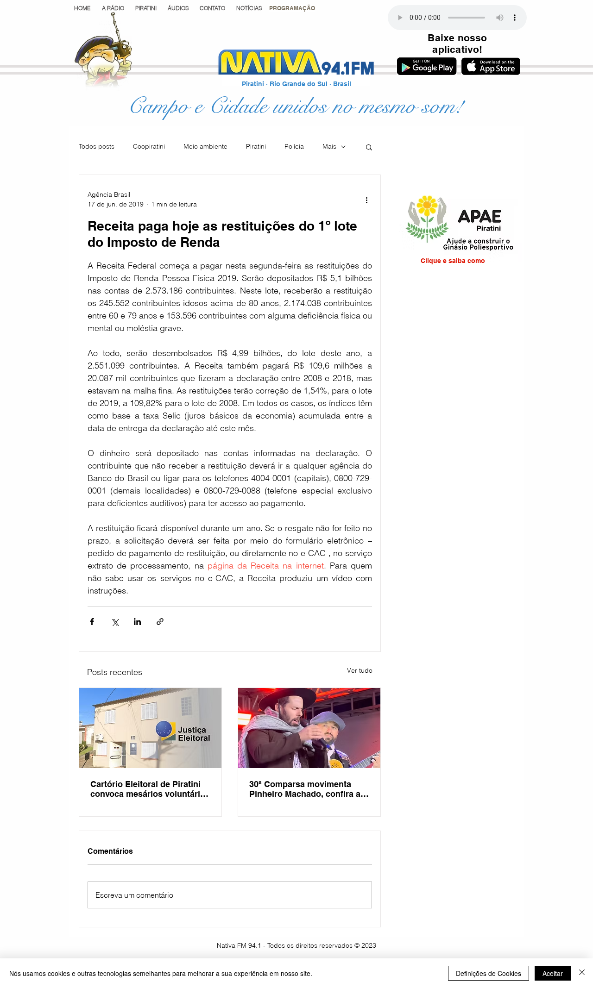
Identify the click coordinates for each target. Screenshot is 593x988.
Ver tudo (359, 670)
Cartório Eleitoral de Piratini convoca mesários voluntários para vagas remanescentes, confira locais (150, 789)
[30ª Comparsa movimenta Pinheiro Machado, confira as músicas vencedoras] (309, 728)
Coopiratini (149, 146)
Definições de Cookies (488, 973)
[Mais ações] (366, 199)
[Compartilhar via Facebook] (92, 621)
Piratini (256, 146)
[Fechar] (581, 973)
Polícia (294, 146)
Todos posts (96, 146)
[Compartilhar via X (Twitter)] (114, 621)
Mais (329, 146)
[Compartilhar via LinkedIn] (137, 621)
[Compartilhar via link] (160, 621)
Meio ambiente (205, 146)
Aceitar (553, 973)
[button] (292, 8)
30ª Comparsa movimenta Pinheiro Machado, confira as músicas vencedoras (307, 789)
